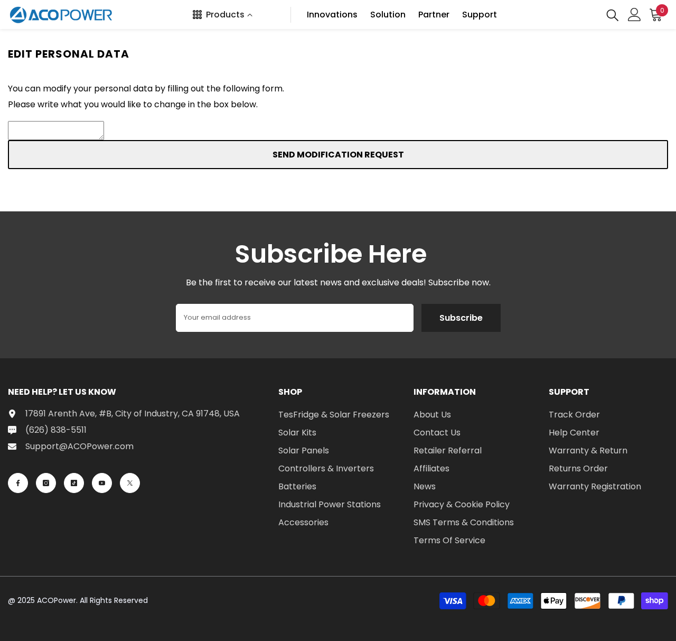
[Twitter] (130, 483)
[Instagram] (46, 483)
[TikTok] (74, 483)
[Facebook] (18, 483)
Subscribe (461, 318)
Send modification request (338, 154)
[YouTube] (102, 483)
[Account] (634, 14)
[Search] (612, 14)
